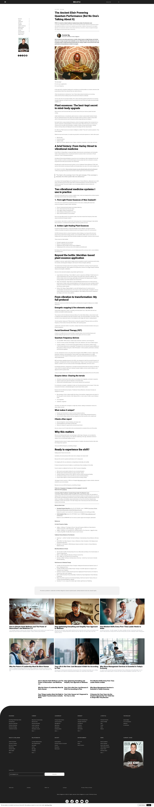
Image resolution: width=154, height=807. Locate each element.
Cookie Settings (142, 805)
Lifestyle (20, 24)
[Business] (29, 19)
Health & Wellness (22, 25)
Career (19, 20)
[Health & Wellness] (29, 26)
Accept (149, 805)
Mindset (19, 23)
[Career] (29, 20)
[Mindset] (29, 23)
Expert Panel (20, 34)
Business (20, 18)
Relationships (21, 27)
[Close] (152, 805)
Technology (20, 28)
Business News (21, 32)
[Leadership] (29, 21)
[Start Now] (31, 632)
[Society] (29, 30)
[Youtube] (24, 55)
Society (19, 30)
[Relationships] (29, 27)
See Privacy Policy (48, 805)
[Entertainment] (29, 31)
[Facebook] (20, 55)
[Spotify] (26, 55)
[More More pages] (103, 752)
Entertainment (21, 31)
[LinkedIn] (22, 55)
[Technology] (29, 28)
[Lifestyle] (29, 24)
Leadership (20, 21)
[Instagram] (18, 55)
